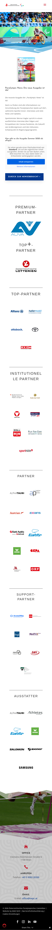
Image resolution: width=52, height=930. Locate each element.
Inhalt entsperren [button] (26, 162)
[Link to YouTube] (34, 921)
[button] (45, 6)
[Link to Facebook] (17, 921)
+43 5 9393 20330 (30, 877)
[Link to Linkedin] (29, 921)
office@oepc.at (29, 898)
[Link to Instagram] (23, 921)
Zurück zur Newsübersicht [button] (23, 177)
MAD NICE (16, 911)
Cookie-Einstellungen (11, 914)
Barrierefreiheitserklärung (33, 911)
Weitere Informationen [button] (26, 166)
